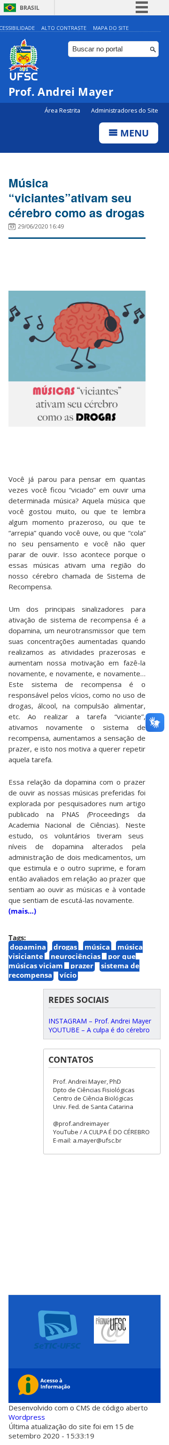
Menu (133, 133)
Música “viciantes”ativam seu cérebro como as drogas (76, 197)
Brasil (29, 8)
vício (68, 975)
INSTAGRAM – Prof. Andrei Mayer (99, 1020)
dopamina (28, 946)
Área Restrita (63, 110)
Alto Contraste (63, 27)
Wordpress (26, 1417)
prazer (81, 965)
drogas (65, 946)
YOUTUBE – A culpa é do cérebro (99, 1029)
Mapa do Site (111, 27)
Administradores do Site (124, 110)
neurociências (75, 956)
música (97, 946)
